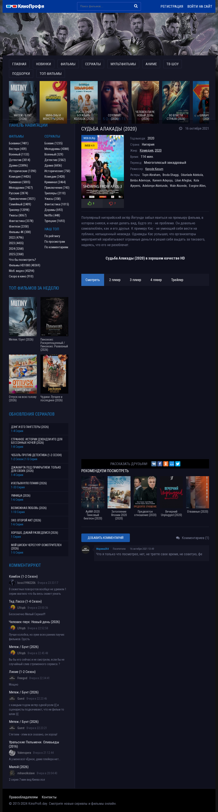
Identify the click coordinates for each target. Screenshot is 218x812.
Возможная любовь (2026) (29, 508)
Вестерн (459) (18, 149)
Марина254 (102, 548)
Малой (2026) (19, 767)
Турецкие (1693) (54, 221)
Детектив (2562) (55, 160)
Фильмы (68, 64)
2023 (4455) (16, 243)
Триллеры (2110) (55, 193)
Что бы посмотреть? (22, 260)
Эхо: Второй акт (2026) (26, 520)
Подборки (21, 73)
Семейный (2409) (20, 204)
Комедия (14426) (20, 176)
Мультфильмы (123, 64)
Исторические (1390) (22, 171)
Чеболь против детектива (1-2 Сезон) (36, 455)
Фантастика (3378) (21, 221)
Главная (19, 64)
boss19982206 (26, 582)
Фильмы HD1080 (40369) (24, 265)
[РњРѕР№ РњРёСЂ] (171, 463)
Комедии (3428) (54, 176)
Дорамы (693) (53, 210)
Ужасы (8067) (18, 215)
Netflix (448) (52, 215)
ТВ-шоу (172, 64)
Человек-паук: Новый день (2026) (34, 622)
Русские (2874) (18, 193)
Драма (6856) (53, 165)
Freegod (22, 678)
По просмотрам (54, 242)
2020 (158, 150)
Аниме (151, 64)
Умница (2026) (20, 495)
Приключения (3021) (22, 199)
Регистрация (172, 6)
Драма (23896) (18, 165)
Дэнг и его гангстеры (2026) (30, 427)
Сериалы (93, 64)
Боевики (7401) (19, 143)
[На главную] (27, 6)
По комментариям (56, 247)
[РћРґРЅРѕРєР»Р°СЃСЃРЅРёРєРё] (165, 463)
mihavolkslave (26, 773)
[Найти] (136, 6)
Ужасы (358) (52, 199)
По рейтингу (52, 236)
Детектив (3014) (19, 160)
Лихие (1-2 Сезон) (22, 672)
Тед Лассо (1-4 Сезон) (25, 601)
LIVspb (21, 607)
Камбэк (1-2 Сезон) (23, 576)
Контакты (49, 797)
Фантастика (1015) (56, 204)
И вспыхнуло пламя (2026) (29, 483)
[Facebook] (159, 463)
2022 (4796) (16, 237)
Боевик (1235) (53, 143)
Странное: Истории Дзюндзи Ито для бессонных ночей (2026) (36, 441)
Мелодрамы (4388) (56, 149)
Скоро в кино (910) (21, 276)
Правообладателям (23, 797)
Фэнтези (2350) (19, 226)
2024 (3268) (16, 249)
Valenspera (24, 752)
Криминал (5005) (19, 182)
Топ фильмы (51, 73)
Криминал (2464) (55, 182)
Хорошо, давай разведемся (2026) (34, 532)
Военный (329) (53, 154)
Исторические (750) (57, 171)
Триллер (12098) (19, 210)
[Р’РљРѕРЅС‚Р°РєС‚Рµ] (153, 463)
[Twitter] (177, 463)
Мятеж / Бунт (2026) (24, 647)
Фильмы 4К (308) (20, 232)
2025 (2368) (16, 254)
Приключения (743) (56, 188)
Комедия (146, 150)
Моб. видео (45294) (21, 271)
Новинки (43, 64)
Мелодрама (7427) (21, 188)
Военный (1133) (19, 154)
